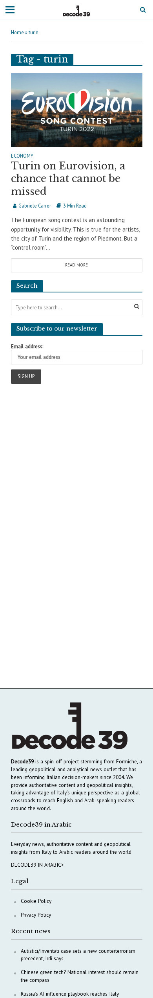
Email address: (27, 346)
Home (17, 32)
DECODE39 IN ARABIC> (37, 864)
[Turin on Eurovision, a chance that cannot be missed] (76, 109)
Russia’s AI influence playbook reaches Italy (70, 993)
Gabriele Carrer (34, 205)
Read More (76, 265)
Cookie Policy (36, 900)
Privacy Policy (36, 914)
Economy (22, 156)
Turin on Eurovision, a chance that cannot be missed (68, 179)
